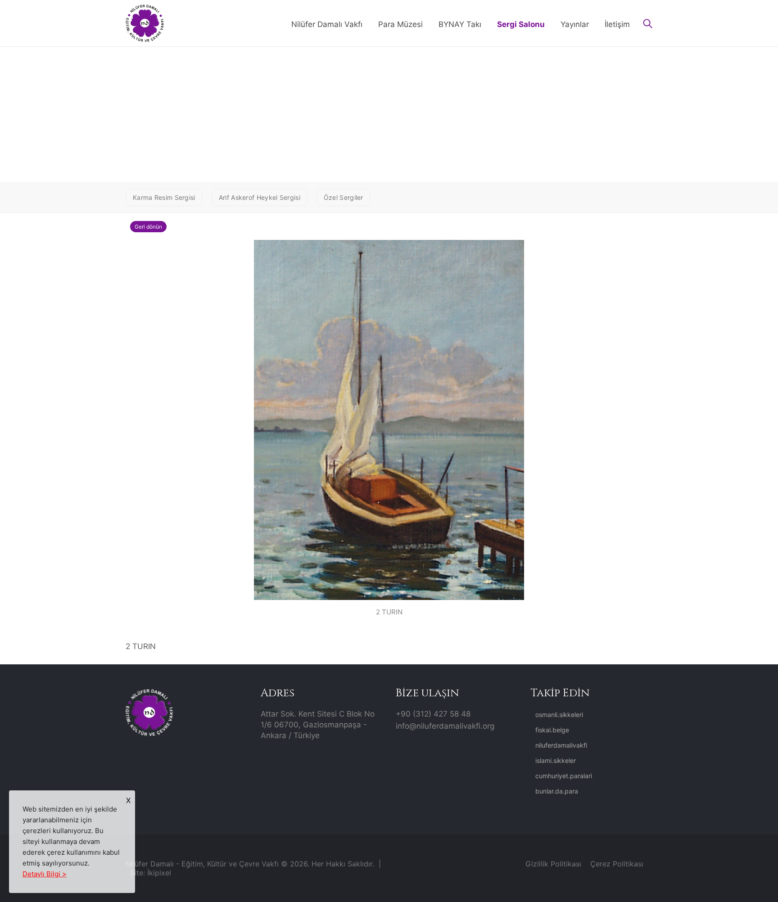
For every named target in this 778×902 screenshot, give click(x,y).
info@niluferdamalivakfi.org (445, 726)
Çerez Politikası (616, 863)
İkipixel (159, 872)
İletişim (617, 24)
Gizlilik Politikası (553, 863)
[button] (647, 24)
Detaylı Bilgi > (45, 874)
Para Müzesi (400, 24)
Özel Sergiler (343, 197)
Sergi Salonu (521, 24)
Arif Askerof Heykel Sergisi (259, 197)
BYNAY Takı (460, 24)
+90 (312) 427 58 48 (433, 713)
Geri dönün (148, 226)
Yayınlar (575, 24)
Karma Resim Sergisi (164, 197)
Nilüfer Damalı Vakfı (326, 24)
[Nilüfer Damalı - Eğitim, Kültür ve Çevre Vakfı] (145, 22)
